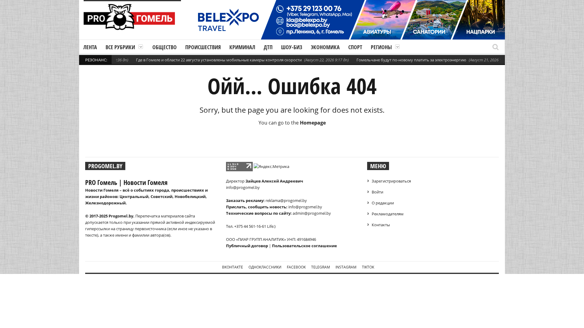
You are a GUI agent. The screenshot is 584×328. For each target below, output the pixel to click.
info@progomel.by (243, 187)
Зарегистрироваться (391, 181)
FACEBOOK (296, 267)
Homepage (313, 122)
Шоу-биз (291, 47)
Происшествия (203, 47)
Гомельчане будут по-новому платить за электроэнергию (404, 60)
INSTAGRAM (345, 267)
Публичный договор (247, 245)
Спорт (355, 47)
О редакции (383, 203)
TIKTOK (368, 267)
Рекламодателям (388, 214)
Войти (377, 192)
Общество (164, 47)
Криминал (242, 47)
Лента (90, 47)
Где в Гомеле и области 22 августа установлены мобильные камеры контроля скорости (212, 60)
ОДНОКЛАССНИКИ (265, 267)
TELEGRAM (320, 267)
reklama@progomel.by (286, 200)
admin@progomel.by (312, 213)
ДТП (268, 47)
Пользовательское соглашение (304, 245)
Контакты (381, 224)
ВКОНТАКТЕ (232, 267)
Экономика (325, 47)
